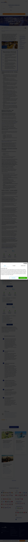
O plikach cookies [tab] (23, 265)
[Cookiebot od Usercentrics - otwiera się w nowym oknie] (24, 263)
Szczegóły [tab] (14, 265)
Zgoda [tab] (5, 265)
